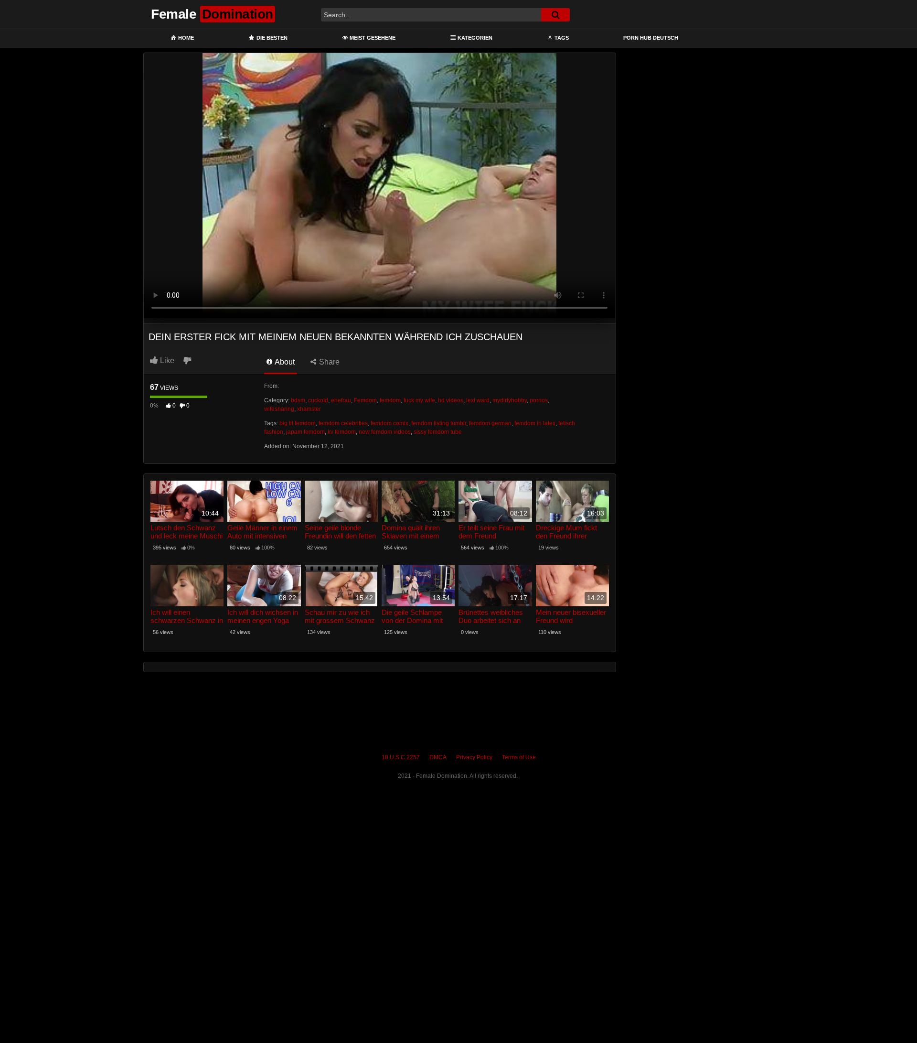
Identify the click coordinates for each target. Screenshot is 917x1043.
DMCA (438, 757)
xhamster (309, 409)
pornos (539, 400)
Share (328, 362)
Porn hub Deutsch (650, 38)
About (284, 362)
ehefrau (341, 400)
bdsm (298, 400)
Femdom (365, 400)
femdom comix (389, 423)
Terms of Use (519, 757)
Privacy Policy (474, 757)
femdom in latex (534, 423)
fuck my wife (419, 400)
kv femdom (342, 432)
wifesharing (279, 409)
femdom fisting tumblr (438, 423)
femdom (390, 400)
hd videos (450, 400)
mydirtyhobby (509, 400)
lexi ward (478, 400)
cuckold (318, 400)
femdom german (490, 423)
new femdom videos (385, 432)
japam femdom (305, 432)
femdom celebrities (343, 423)
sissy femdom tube (438, 432)
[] (555, 15)
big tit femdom (297, 423)
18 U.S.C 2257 (401, 757)
